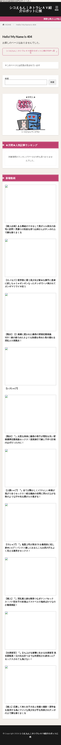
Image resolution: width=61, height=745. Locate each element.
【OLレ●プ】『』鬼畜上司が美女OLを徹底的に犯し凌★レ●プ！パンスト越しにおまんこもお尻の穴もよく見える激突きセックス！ (30, 547)
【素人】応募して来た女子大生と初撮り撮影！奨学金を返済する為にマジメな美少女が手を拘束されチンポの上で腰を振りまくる (30, 709)
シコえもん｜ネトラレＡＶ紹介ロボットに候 (30, 9)
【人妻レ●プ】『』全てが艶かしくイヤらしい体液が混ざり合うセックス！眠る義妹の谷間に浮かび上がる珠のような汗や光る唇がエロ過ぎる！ (30, 493)
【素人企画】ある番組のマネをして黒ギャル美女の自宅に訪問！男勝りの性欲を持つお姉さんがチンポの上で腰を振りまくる (30, 229)
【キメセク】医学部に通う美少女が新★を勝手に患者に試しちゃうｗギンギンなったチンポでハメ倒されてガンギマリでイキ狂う (30, 283)
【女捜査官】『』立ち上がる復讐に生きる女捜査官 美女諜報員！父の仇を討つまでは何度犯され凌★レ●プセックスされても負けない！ (30, 655)
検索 (7, 78)
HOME (8, 24)
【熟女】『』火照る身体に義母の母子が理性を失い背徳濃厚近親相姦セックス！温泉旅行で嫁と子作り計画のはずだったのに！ (30, 439)
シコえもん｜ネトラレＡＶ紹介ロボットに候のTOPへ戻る (30, 51)
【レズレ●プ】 (12, 388)
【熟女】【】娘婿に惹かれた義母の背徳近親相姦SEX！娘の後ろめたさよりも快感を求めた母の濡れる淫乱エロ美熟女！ (30, 337)
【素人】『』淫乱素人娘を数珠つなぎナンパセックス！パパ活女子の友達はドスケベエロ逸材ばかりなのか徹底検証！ (30, 601)
